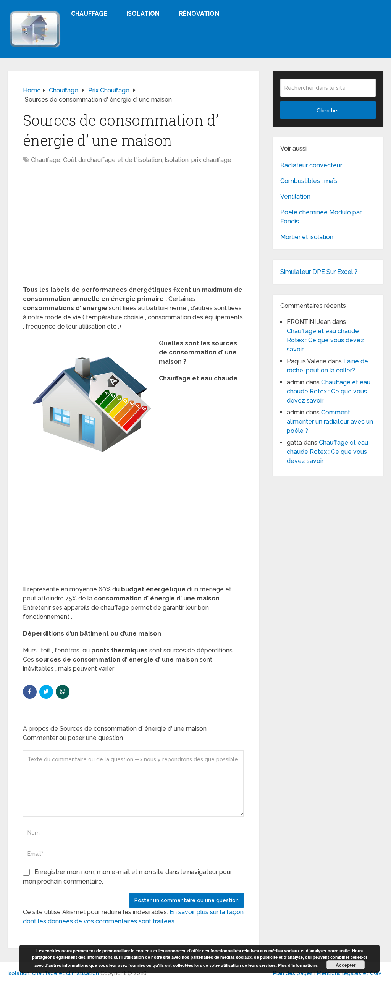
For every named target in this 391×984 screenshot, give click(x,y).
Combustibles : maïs (309, 180)
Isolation (143, 13)
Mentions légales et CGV (349, 973)
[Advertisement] (133, 228)
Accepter (346, 964)
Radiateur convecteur (311, 165)
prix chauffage (211, 159)
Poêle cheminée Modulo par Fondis (321, 217)
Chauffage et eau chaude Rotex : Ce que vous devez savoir (325, 340)
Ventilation (295, 196)
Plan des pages (293, 973)
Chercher (328, 110)
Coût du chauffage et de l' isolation (112, 159)
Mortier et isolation (306, 237)
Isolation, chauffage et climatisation (53, 973)
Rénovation (199, 13)
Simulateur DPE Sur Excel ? (318, 271)
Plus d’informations (298, 965)
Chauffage (89, 13)
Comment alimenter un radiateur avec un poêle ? (330, 421)
